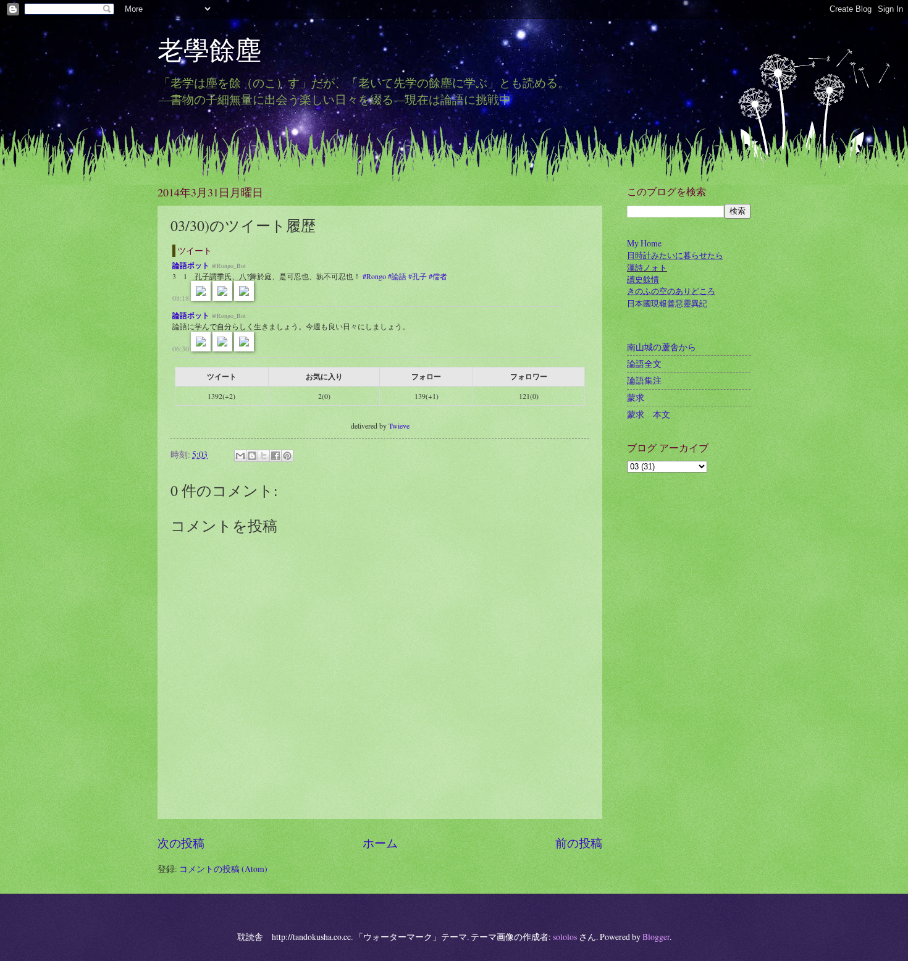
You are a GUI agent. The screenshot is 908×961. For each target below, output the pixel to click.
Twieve (399, 425)
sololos (565, 936)
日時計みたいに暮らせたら (675, 255)
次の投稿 (181, 842)
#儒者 (438, 276)
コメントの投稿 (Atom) (223, 869)
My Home (644, 243)
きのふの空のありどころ (671, 291)
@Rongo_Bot (228, 265)
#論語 (397, 276)
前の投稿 (578, 842)
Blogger (656, 936)
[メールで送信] (240, 456)
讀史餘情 (643, 279)
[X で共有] (264, 456)
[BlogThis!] (252, 456)
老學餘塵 (222, 49)
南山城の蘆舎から (661, 347)
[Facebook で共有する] (275, 456)
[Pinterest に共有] (287, 456)
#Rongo (374, 276)
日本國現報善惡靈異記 (667, 303)
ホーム (380, 842)
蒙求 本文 (648, 414)
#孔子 (417, 276)
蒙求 (635, 397)
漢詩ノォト (647, 267)
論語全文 (644, 363)
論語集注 (644, 380)
